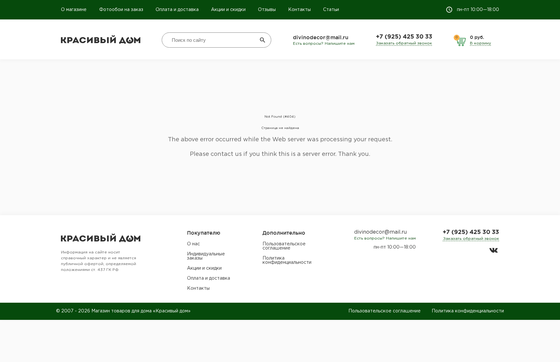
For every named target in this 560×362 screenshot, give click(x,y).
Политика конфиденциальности (286, 260)
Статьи (331, 10)
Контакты (299, 10)
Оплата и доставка (177, 10)
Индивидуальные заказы (206, 256)
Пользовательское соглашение (284, 246)
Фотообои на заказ (121, 10)
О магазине (74, 10)
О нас (193, 244)
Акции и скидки (228, 10)
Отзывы (267, 10)
